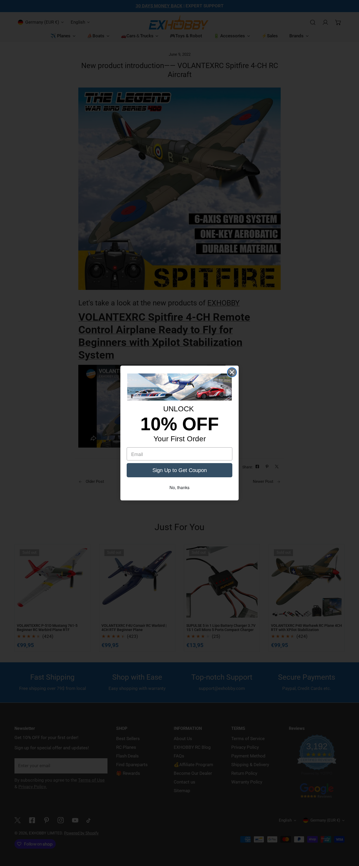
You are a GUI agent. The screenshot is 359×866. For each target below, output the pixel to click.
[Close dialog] (232, 372)
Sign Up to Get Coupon (179, 470)
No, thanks (179, 487)
